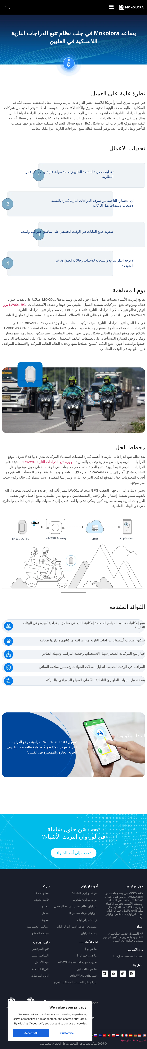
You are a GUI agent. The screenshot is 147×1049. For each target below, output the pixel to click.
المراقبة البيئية (40, 955)
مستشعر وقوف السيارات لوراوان (77, 926)
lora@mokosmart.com (127, 956)
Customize (67, 1033)
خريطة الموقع (40, 933)
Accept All (30, 1033)
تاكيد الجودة (41, 899)
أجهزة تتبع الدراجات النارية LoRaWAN (47, 462)
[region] (50, 1021)
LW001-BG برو (14, 305)
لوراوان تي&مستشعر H (83, 913)
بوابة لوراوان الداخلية (84, 893)
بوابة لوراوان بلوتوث (85, 899)
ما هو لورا (91, 949)
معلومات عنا (41, 893)
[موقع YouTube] (114, 974)
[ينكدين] (105, 974)
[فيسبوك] (132, 974)
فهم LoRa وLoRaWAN (83, 975)
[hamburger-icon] (111, 7)
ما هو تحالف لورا (87, 969)
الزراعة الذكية (40, 969)
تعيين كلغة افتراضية (133, 1040)
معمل (45, 913)
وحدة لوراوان (89, 933)
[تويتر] (123, 974)
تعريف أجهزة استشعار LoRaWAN (77, 962)
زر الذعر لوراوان (87, 920)
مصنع (45, 906)
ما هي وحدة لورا (87, 955)
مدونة (45, 920)
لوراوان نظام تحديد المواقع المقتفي (75, 906)
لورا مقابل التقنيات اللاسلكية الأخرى (75, 982)
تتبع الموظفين (40, 949)
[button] (8, 7)
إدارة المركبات (40, 975)
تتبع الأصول (42, 962)
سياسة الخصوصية (38, 926)
